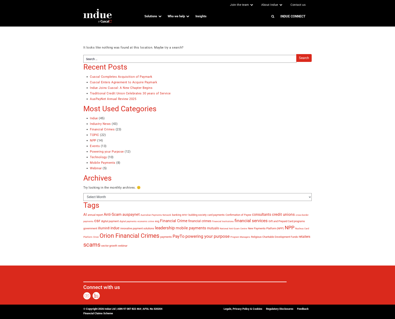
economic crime (145, 221)
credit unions (283, 214)
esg (157, 221)
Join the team (239, 4)
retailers (304, 237)
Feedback (303, 308)
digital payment (110, 221)
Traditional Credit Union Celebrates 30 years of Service (130, 93)
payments (166, 236)
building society (197, 214)
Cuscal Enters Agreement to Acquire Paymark (123, 82)
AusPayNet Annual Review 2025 (113, 99)
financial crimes (199, 221)
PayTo (179, 236)
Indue (94, 118)
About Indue (269, 4)
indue (115, 228)
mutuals (213, 228)
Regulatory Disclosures (279, 308)
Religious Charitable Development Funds (274, 236)
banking (176, 214)
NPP (93, 140)
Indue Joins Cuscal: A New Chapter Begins (121, 88)
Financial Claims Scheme (98, 313)
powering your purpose (207, 236)
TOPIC (94, 135)
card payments (216, 214)
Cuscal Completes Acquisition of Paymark (121, 77)
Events (95, 146)
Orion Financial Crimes (129, 235)
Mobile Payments (102, 163)
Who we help (176, 16)
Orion (96, 237)
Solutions (150, 16)
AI (85, 214)
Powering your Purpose (107, 151)
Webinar (96, 168)
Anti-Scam (113, 214)
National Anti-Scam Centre (233, 228)
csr (97, 220)
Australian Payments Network (156, 215)
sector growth (109, 245)
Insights (201, 16)
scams (91, 244)
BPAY (185, 215)
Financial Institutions (223, 221)
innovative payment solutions (137, 228)
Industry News (100, 124)
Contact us (298, 4)
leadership (165, 227)
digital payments (128, 221)
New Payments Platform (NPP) (266, 228)
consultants (261, 214)
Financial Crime (173, 220)
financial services (251, 220)
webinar (122, 245)
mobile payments (191, 228)
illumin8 (104, 228)
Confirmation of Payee (238, 214)
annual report (95, 214)
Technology (98, 157)
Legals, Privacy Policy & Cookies (243, 308)
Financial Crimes (102, 129)
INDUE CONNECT (293, 16)
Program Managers (240, 237)
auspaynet (131, 214)
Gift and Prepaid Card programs (286, 221)
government (90, 228)
